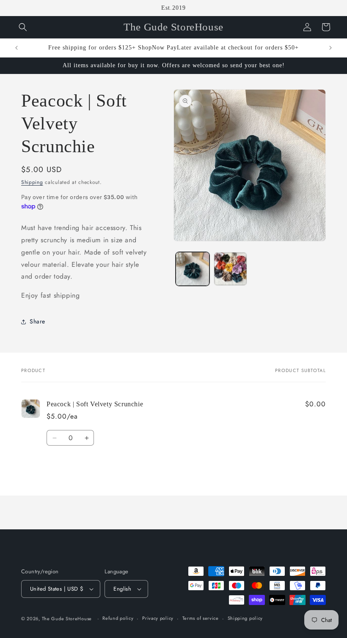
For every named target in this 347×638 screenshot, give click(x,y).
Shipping (32, 182)
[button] (23, 27)
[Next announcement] (330, 47)
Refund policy (117, 618)
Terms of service (200, 618)
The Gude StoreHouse (67, 618)
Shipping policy (245, 618)
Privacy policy (158, 618)
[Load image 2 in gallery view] (231, 269)
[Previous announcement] (16, 47)
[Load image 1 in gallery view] (192, 269)
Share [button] (37, 321)
